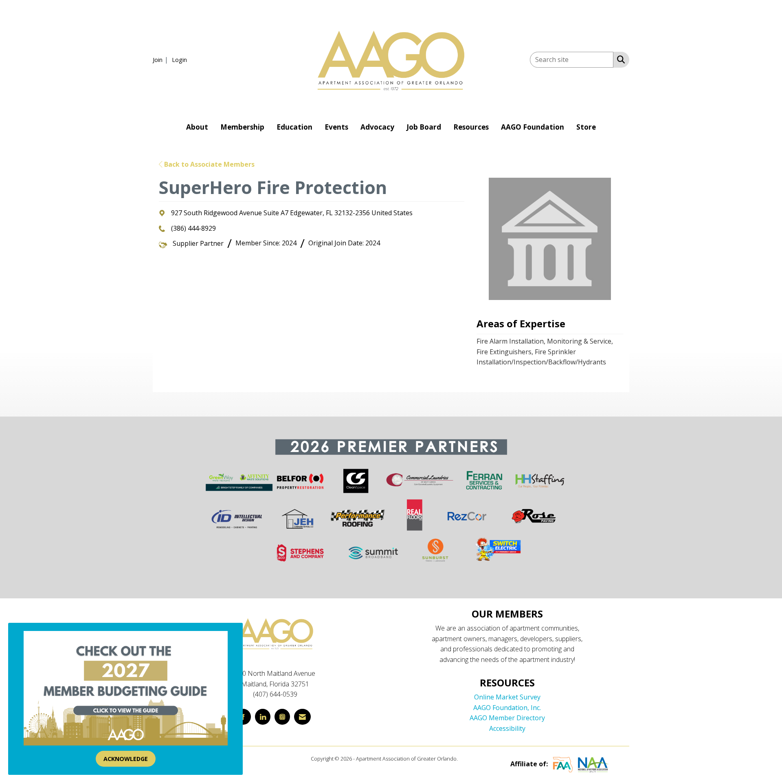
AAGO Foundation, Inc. (507, 707)
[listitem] (161, 59)
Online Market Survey (507, 697)
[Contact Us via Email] (302, 717)
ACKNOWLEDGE (125, 759)
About (197, 127)
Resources (471, 127)
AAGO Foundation (532, 127)
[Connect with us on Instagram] (282, 717)
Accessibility (507, 728)
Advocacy (377, 127)
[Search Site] (619, 59)
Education (294, 127)
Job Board (423, 127)
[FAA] (563, 764)
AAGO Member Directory (507, 717)
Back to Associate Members (209, 164)
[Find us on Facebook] (243, 717)
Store (586, 127)
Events (336, 127)
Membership (242, 127)
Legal (465, 758)
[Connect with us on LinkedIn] (262, 717)
